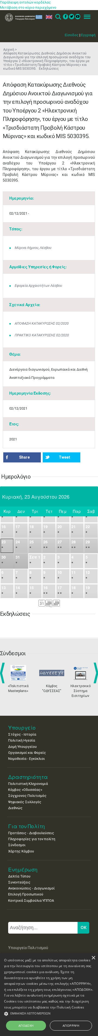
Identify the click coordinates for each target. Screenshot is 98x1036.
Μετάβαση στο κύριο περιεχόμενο (28, 7)
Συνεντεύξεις (19, 882)
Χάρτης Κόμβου (21, 851)
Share (24, 457)
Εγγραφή (88, 35)
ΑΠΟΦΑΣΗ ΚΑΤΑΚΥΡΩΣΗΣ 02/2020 (42, 323)
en (48, 17)
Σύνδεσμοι (17, 845)
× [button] (93, 958)
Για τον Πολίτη (26, 826)
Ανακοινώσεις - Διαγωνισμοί (31, 888)
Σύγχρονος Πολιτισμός (27, 796)
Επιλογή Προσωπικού (25, 894)
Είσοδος (72, 35)
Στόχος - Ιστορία (22, 734)
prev (3, 673)
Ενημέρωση (23, 869)
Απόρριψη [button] (71, 1025)
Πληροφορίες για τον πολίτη (31, 839)
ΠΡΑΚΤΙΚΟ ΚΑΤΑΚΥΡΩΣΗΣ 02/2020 (42, 335)
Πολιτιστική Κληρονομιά (28, 784)
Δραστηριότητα (28, 777)
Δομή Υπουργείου (22, 747)
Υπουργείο (22, 727)
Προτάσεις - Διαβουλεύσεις (31, 833)
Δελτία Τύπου (19, 876)
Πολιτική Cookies (70, 1007)
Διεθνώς (15, 808)
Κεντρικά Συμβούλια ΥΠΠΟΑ (31, 900)
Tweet (64, 457)
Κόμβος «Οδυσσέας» (25, 790)
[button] (49, 1014)
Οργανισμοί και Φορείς (27, 753)
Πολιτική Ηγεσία (21, 740)
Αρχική (8, 49)
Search (57, 17)
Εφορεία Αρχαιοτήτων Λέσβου (38, 286)
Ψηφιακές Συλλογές (24, 802)
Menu (85, 17)
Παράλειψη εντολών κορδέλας (25, 2)
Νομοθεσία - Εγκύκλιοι (26, 759)
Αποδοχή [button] (26, 1025)
